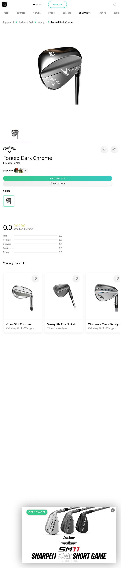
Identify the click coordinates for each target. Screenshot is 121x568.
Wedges (42, 22)
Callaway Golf (26, 22)
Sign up (57, 4)
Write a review (57, 178)
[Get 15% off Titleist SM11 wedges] (69, 535)
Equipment (8, 22)
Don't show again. (70, 561)
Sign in (37, 4)
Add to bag (59, 183)
